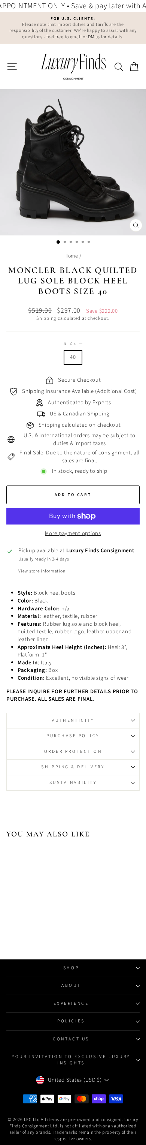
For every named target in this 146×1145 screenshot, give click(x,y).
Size (73, 344)
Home (71, 255)
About (71, 985)
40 (73, 357)
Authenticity (73, 720)
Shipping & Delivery (72, 767)
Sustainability (73, 782)
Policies (71, 1021)
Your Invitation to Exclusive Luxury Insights (71, 1060)
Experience (71, 1003)
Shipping (46, 318)
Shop (71, 968)
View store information (41, 571)
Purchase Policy (73, 736)
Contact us (71, 1039)
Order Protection (73, 751)
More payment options (73, 533)
